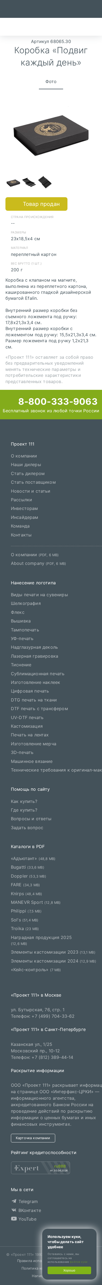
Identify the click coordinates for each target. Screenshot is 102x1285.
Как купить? (24, 801)
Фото (51, 81)
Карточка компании (33, 1138)
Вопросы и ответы (31, 818)
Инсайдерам (24, 517)
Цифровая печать (30, 691)
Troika (25, 928)
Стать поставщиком (33, 482)
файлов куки (78, 1261)
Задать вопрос (27, 827)
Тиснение (21, 664)
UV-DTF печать (27, 717)
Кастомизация (27, 726)
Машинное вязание (32, 761)
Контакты (21, 534)
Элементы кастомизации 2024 (53, 961)
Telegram (27, 1201)
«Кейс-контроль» (36, 969)
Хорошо (69, 1270)
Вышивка (21, 621)
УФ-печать (22, 638)
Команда (20, 526)
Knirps (26, 893)
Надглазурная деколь (34, 647)
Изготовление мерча (33, 743)
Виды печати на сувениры (39, 594)
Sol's (24, 919)
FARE (25, 884)
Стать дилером (28, 473)
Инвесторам (24, 508)
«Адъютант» (33, 858)
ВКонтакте (29, 1210)
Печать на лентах (30, 734)
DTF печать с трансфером (39, 708)
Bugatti (27, 867)
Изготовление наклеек (35, 682)
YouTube (26, 1219)
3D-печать (22, 752)
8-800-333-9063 (56, 401)
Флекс (17, 612)
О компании (24, 456)
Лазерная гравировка (34, 656)
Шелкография (26, 603)
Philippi (26, 911)
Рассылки (21, 499)
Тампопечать (25, 629)
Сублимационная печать (37, 673)
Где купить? (24, 810)
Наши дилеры (26, 464)
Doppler (28, 876)
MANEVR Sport (36, 902)
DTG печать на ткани (34, 700)
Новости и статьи (31, 491)
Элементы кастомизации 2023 (53, 952)
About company (38, 563)
